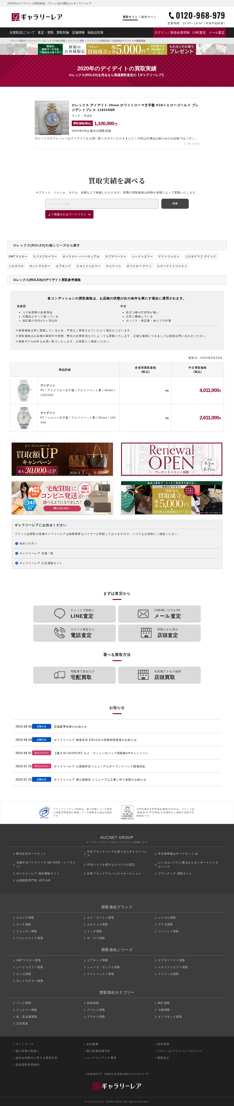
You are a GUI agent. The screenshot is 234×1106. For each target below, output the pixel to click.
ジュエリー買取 (26, 1009)
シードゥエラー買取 (29, 967)
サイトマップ (25, 1044)
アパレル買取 (96, 1009)
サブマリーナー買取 (171, 960)
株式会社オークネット (31, 853)
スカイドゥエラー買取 (173, 967)
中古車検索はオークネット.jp (178, 853)
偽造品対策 (96, 32)
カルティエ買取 (97, 924)
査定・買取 (46, 32)
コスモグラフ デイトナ (200, 256)
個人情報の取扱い (28, 1051)
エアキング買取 (97, 960)
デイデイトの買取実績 (98, 41)
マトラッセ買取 (168, 974)
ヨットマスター (39, 266)
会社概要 (92, 1044)
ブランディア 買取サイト (175, 873)
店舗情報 (78, 32)
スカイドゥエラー (88, 266)
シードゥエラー (142, 256)
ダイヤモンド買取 (170, 1016)
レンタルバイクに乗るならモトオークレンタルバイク (188, 864)
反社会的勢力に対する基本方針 (37, 1057)
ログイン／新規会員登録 (172, 32)
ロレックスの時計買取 (54, 41)
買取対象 (62, 32)
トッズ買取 (94, 931)
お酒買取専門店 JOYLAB (33, 880)
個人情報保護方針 (98, 1051)
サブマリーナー (115, 256)
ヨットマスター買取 (29, 980)
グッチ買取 (23, 924)
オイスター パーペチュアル (81, 256)
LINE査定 (199, 32)
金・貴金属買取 (26, 1016)
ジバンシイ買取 (168, 931)
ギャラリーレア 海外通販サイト (37, 873)
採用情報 (163, 1044)
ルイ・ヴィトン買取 (100, 917)
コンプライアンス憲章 (101, 1057)
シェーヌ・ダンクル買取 (103, 967)
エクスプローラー (45, 256)
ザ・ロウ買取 (96, 938)
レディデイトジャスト (172, 266)
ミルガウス (16, 266)
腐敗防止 (163, 1057)
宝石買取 (22, 1023)
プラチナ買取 (96, 1016)
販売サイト (149, 16)
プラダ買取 (165, 924)
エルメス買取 (25, 917)
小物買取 (164, 1009)
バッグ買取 (23, 1003)
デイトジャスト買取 (100, 974)
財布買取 (93, 1003)
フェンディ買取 (26, 931)
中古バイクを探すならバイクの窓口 (111, 864)
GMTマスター (18, 256)
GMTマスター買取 (28, 960)
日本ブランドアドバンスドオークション (114, 873)
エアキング (63, 266)
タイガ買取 (23, 974)
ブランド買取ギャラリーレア (25, 41)
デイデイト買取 (76, 41)
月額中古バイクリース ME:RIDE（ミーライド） (46, 864)
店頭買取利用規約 (28, 1064)
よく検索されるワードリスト (67, 214)
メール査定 (217, 32)
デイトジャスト (168, 256)
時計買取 (164, 1003)
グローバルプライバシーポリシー (179, 1051)
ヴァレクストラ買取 (29, 938)
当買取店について (22, 32)
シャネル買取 (167, 917)
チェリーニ (113, 266)
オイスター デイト (139, 266)
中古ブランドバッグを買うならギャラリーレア (117, 853)
